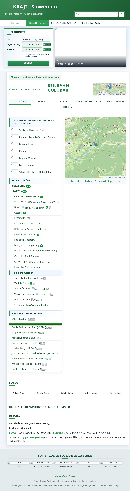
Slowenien (16, 77)
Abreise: (10, 49)
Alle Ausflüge (115, 101)
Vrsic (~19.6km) (19, 318)
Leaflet (103, 95)
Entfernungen (91, 22)
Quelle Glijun (20, 261)
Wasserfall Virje (22, 299)
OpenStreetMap (113, 95)
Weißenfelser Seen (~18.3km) (27, 363)
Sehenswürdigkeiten (64, 22)
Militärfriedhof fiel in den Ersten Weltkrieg (35, 250)
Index (36, 481)
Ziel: (9, 39)
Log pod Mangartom (31, 437)
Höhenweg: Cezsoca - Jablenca (30, 229)
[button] (109, 86)
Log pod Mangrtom (37, 239)
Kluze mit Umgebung (26, 234)
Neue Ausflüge (48, 481)
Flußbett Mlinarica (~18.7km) (26, 369)
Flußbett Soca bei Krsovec (27, 223)
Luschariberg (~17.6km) (24, 348)
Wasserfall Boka (22, 288)
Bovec (30, 207)
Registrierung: (14, 44)
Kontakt (92, 481)
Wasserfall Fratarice (24, 294)
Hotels (15, 22)
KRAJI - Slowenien (35, 7)
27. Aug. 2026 (32, 44)
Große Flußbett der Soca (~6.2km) (29, 327)
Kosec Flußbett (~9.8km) (24, 337)
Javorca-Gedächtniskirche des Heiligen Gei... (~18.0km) (37, 353)
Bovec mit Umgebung (48, 77)
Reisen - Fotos (37, 22)
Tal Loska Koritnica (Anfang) (28, 278)
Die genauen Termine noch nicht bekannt (37, 55)
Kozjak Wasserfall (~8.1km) (25, 332)
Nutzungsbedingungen (86, 485)
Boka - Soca (20, 201)
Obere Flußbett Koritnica (26, 256)
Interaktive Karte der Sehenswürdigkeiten (94, 181)
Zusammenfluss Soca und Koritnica (38, 305)
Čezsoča (58, 432)
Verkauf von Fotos (65, 476)
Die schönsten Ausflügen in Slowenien (24, 13)
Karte (63, 101)
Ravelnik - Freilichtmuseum (28, 267)
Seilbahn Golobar (23, 272)
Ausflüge (20, 101)
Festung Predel (22, 217)
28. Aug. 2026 (32, 49)
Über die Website (64, 481)
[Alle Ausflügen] (35, 324)
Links (84, 481)
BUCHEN (28, 63)
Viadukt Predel (22, 283)
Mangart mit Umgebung (28, 245)
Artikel (77, 481)
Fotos (41, 101)
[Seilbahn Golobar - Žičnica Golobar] (26, 89)
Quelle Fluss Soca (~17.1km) (26, 343)
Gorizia (29, 77)
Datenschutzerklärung (108, 485)
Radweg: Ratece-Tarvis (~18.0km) (29, 358)
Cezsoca (19, 212)
